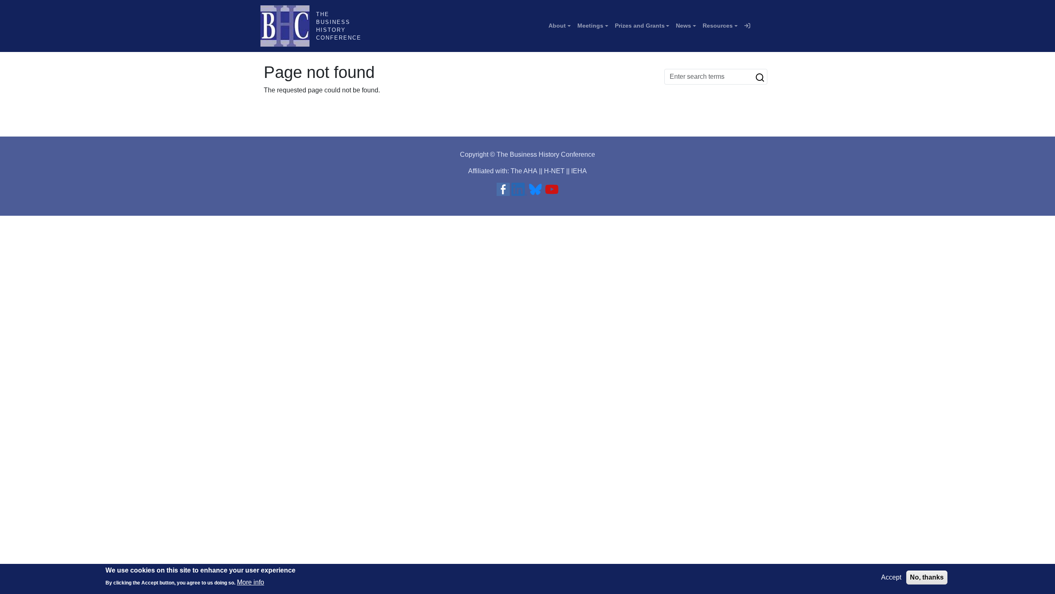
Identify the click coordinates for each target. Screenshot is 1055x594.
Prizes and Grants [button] (640, 25)
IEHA (579, 170)
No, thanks (927, 577)
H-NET (554, 170)
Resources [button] (718, 25)
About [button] (557, 25)
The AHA (524, 170)
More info (250, 581)
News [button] (683, 25)
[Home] (288, 26)
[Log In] (747, 26)
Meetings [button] (590, 25)
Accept (891, 577)
